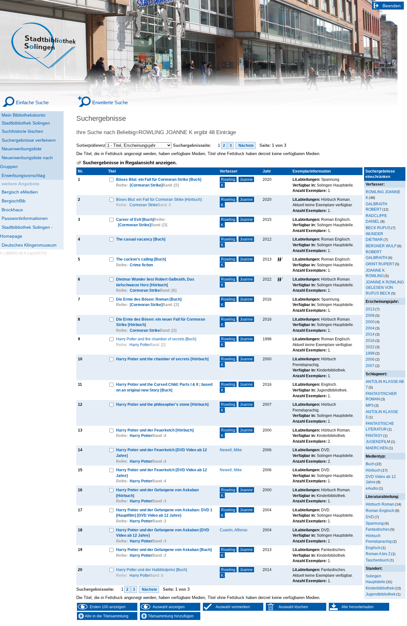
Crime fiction (141, 265)
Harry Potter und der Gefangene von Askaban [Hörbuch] (157, 493)
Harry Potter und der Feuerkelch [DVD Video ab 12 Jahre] (161, 453)
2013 (370, 309)
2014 (370, 334)
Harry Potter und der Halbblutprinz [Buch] (151, 570)
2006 (370, 359)
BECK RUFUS (378, 228)
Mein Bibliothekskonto (23, 115)
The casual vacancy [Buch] (140, 239)
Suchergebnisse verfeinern (29, 140)
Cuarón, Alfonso (233, 530)
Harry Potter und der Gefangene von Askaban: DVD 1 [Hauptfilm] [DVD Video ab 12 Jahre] (164, 513)
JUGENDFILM (378, 441)
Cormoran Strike (143, 205)
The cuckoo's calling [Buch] (141, 259)
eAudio (372, 488)
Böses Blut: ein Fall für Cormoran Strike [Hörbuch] (159, 199)
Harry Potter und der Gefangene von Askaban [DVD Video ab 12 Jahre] (162, 533)
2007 (370, 366)
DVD (370, 517)
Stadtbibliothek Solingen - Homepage (26, 232)
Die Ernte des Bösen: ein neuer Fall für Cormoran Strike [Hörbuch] (160, 322)
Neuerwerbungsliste (22, 148)
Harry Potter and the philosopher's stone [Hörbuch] (162, 404)
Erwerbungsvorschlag (23, 175)
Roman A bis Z (378, 554)
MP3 (370, 405)
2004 (370, 328)
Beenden (392, 5)
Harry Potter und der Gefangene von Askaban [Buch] (164, 550)
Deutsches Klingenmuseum (29, 245)
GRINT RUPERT (380, 264)
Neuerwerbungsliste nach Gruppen (26, 162)
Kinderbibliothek (380, 588)
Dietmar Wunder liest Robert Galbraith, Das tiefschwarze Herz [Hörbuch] (155, 282)
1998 (370, 353)
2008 (370, 315)
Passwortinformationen (25, 218)
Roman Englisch (380, 510)
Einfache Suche (32, 102)
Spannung (375, 523)
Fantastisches (378, 529)
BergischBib (13, 200)
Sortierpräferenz (91, 145)
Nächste (246, 145)
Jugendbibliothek (381, 594)
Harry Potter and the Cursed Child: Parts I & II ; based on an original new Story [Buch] (164, 387)
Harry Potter (139, 345)
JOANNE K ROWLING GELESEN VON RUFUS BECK (385, 287)
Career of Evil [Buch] (135, 219)
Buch (370, 464)
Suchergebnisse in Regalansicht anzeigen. (130, 162)
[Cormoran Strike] (146, 185)
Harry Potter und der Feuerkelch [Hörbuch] (155, 430)
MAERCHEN (377, 448)
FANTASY (374, 435)
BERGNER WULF (381, 246)
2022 (370, 347)
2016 (370, 340)
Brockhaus (12, 209)
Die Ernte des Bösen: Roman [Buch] (149, 299)
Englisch (373, 548)
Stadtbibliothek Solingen (26, 123)
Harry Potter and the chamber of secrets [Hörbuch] (162, 359)
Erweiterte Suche (110, 102)
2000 (370, 322)
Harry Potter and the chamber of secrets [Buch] (156, 339)
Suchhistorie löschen (22, 131)
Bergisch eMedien (20, 191)
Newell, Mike (231, 450)
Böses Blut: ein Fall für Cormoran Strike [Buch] (158, 179)
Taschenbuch (377, 560)
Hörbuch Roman (380, 504)
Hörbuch (373, 470)
